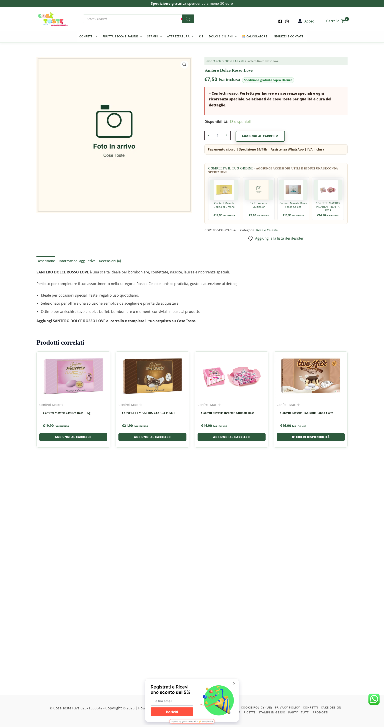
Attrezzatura (178, 36)
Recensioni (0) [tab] (110, 261)
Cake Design (331, 707)
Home (208, 61)
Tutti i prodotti (314, 712)
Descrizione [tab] (45, 261)
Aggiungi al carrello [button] (73, 437)
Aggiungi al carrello (260, 136)
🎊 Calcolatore (254, 36)
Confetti (86, 36)
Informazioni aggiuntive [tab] (77, 261)
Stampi (152, 36)
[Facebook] (280, 21)
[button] (95, 36)
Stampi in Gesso (271, 712)
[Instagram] (287, 21)
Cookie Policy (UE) (256, 707)
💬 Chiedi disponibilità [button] (311, 437)
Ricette (250, 712)
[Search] (188, 18)
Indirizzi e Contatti (289, 36)
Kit (201, 36)
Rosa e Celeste (235, 61)
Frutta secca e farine (120, 36)
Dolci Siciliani (221, 36)
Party (293, 712)
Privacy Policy (287, 707)
